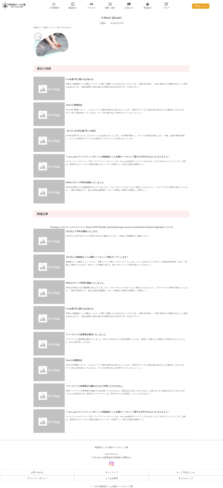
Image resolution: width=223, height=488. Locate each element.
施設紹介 (73, 8)
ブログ (166, 8)
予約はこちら (200, 6)
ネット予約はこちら (185, 472)
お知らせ (129, 8)
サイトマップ (111, 472)
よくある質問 (111, 478)
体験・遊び (110, 8)
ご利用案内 (54, 8)
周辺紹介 (147, 8)
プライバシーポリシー (37, 478)
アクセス (91, 8)
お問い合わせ (37, 472)
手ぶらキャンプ (186, 478)
